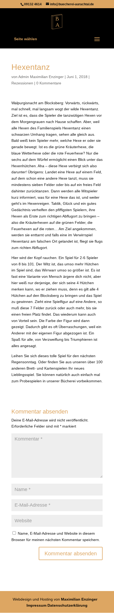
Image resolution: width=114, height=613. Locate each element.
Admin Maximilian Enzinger (41, 77)
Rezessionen (22, 83)
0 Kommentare (48, 83)
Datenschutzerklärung (67, 605)
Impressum (36, 605)
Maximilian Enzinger (79, 599)
